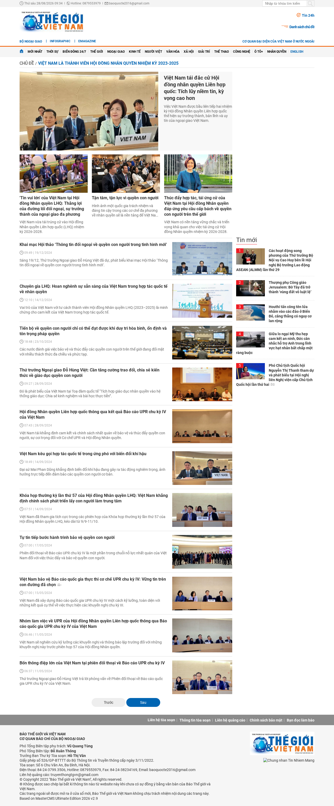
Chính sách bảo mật (266, 720)
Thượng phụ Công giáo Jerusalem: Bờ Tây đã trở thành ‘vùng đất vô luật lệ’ (290, 287)
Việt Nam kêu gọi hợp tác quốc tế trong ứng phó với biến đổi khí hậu (83, 453)
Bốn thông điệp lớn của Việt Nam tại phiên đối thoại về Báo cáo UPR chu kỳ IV (92, 662)
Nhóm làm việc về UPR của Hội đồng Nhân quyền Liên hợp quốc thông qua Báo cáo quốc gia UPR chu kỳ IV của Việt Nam (93, 623)
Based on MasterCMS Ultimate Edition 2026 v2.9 (59, 798)
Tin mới (246, 240)
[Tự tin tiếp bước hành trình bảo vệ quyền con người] (202, 552)
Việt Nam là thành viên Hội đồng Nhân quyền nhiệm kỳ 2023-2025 (108, 63)
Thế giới (96, 51)
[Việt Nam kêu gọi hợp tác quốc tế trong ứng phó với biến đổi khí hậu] (202, 468)
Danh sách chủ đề (301, 27)
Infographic (60, 41)
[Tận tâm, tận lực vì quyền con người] (126, 173)
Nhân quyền (276, 51)
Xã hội (189, 51)
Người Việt (153, 51)
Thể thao (221, 51)
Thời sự (52, 51)
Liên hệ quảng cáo (230, 720)
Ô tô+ (258, 51)
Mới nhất (35, 51)
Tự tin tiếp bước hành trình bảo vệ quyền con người (67, 537)
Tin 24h (308, 15)
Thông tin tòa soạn (195, 720)
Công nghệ (241, 51)
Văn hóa (173, 51)
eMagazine (87, 41)
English (296, 51)
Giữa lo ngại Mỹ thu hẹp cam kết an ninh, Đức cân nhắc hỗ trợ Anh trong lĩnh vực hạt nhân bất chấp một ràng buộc (274, 343)
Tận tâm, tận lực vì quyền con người (125, 197)
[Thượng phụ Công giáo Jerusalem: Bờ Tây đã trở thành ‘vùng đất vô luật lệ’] (250, 288)
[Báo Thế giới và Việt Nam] (52, 21)
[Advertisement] (275, 154)
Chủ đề (27, 63)
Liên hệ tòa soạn (161, 720)
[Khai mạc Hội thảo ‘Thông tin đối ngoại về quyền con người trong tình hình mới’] (202, 259)
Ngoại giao (116, 51)
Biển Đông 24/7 (74, 51)
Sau (143, 702)
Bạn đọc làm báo (300, 720)
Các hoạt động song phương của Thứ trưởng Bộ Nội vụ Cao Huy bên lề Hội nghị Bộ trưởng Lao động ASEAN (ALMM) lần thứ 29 (274, 260)
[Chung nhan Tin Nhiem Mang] (288, 760)
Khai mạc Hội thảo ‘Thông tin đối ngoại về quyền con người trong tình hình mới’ (93, 244)
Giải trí (204, 51)
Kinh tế (135, 51)
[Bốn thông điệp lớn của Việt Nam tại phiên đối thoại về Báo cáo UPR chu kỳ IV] (202, 677)
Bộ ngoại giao (31, 41)
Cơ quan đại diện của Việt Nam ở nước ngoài (278, 41)
